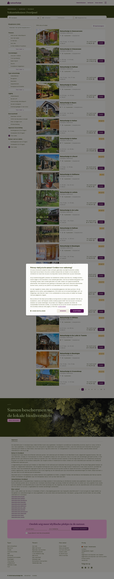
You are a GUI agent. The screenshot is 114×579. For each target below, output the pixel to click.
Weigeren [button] (63, 310)
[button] (37, 311)
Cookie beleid (62, 306)
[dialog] (57, 289)
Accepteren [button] (77, 310)
